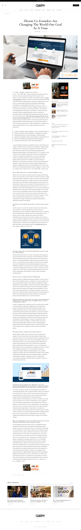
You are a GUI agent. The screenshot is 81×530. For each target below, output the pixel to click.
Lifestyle (26, 521)
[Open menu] (2, 5)
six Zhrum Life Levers (40, 224)
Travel (53, 521)
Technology (48, 521)
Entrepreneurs (37, 521)
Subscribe (76, 5)
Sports (43, 521)
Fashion (21, 521)
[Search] (5, 5)
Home (4, 13)
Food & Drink (58, 521)
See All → (72, 482)
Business (7, 13)
